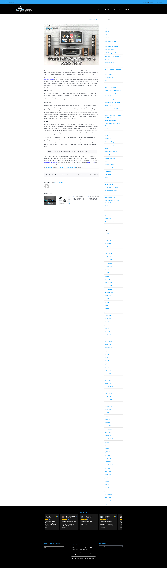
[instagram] (101, 546)
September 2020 (109, 347)
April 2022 (107, 305)
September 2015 (109, 465)
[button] (122, 522)
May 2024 (107, 250)
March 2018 (107, 422)
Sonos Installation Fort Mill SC (112, 187)
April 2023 (107, 276)
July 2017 (107, 445)
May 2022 (107, 302)
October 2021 (108, 315)
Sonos (106, 181)
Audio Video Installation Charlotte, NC (113, 42)
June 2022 (107, 299)
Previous (92, 19)
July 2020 (107, 354)
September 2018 (109, 406)
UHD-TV (107, 205)
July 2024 (107, 247)
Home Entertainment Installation (113, 90)
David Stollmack (49, 167)
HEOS (106, 84)
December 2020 (108, 338)
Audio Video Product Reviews (112, 46)
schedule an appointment (50, 162)
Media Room (108, 138)
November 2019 (108, 380)
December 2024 (108, 243)
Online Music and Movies (111, 151)
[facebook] (99, 546)
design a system (91, 162)
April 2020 (107, 364)
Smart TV (107, 177)
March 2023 (107, 279)
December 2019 (108, 377)
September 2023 (109, 266)
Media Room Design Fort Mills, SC (113, 145)
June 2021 (107, 325)
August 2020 (108, 351)
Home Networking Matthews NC (112, 102)
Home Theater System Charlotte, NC (113, 124)
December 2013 (108, 494)
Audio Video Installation (110, 38)
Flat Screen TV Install (110, 77)
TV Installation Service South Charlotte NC (112, 201)
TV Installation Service (110, 197)
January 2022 (108, 312)
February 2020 (108, 370)
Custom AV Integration (63, 167)
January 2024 (108, 256)
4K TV (106, 28)
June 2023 (107, 273)
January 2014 (108, 491)
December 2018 (108, 400)
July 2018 (107, 413)
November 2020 (108, 341)
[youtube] (104, 546)
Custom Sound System (110, 74)
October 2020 (108, 344)
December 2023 (108, 260)
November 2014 (108, 471)
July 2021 (107, 321)
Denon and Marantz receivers (91, 141)
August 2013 (108, 504)
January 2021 (108, 334)
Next (97, 19)
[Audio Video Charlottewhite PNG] (24, 6)
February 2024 (108, 253)
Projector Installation (110, 158)
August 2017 (108, 442)
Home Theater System (110, 120)
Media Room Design (109, 142)
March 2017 (107, 455)
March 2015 (107, 468)
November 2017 (108, 432)
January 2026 (108, 240)
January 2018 (108, 426)
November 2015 (108, 461)
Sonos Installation (109, 184)
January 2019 (108, 396)
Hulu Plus (107, 128)
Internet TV (107, 135)
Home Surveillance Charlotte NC (112, 108)
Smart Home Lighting (110, 174)
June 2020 (107, 357)
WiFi (106, 225)
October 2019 (108, 383)
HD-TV (106, 81)
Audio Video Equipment (110, 34)
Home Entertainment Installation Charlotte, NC (113, 94)
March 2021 (107, 331)
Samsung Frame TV (109, 164)
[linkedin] (106, 546)
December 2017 (108, 429)
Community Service (109, 62)
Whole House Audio (72, 167)
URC (106, 215)
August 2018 (108, 409)
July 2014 (107, 478)
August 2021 (108, 318)
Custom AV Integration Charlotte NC (113, 70)
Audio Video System (109, 49)
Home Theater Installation (111, 112)
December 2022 (108, 286)
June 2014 (107, 481)
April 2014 (107, 487)
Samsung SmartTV (109, 168)
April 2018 (107, 419)
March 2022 (107, 308)
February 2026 (108, 237)
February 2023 (108, 282)
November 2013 (108, 497)
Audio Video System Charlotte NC (113, 53)
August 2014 (108, 474)
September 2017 (109, 439)
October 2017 (108, 435)
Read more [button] (49, 527)
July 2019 (107, 390)
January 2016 (108, 458)
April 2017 (107, 452)
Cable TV (107, 59)
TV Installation (108, 194)
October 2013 (108, 500)
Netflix (106, 148)
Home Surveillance (109, 105)
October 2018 (108, 403)
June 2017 (107, 448)
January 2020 (108, 374)
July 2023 (107, 269)
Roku (106, 161)
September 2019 (109, 387)
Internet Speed (108, 132)
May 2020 (107, 360)
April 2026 (107, 233)
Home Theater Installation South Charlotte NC (113, 116)
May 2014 (107, 484)
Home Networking (109, 99)
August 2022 (108, 295)
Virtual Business (109, 218)
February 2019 (108, 393)
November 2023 (108, 263)
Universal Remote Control (111, 212)
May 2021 (107, 328)
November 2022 (108, 289)
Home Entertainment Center (112, 87)
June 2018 (107, 416)
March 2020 (107, 367)
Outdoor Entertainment (110, 155)
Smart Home (108, 171)
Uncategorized (108, 209)
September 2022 (109, 292)
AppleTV (107, 31)
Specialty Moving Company (111, 190)
